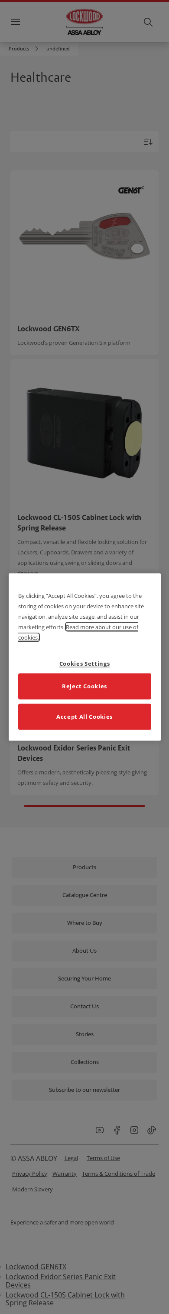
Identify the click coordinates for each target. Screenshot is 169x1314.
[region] (85, 657)
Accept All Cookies (84, 716)
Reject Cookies (84, 686)
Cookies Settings (84, 663)
